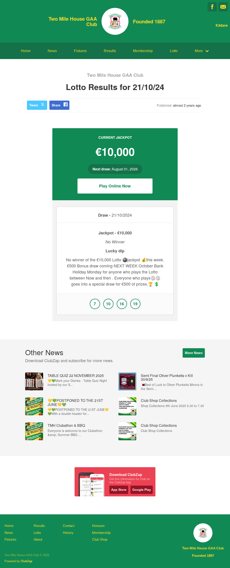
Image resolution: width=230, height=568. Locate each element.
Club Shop (99, 539)
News (52, 51)
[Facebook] (212, 6)
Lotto (174, 51)
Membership (143, 51)
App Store (118, 489)
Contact (68, 526)
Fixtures (80, 51)
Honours (98, 526)
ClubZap (26, 561)
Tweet (33, 105)
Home (26, 51)
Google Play (141, 489)
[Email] (223, 6)
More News (194, 353)
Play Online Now (115, 186)
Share (56, 105)
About (38, 539)
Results (110, 51)
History (68, 533)
